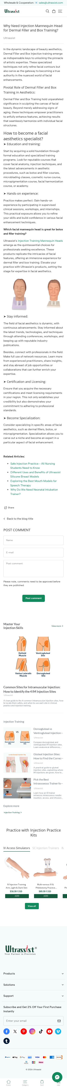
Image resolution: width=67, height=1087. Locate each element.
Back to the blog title (20, 518)
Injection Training (12, 812)
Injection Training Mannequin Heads (40, 240)
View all (32, 906)
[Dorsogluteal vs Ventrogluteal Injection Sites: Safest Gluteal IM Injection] (17, 737)
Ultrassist (8, 695)
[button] (47, 11)
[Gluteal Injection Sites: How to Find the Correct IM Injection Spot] (17, 763)
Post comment (34, 598)
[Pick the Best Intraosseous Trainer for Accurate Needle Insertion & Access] (17, 788)
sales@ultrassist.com (51, 2)
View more (56, 626)
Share (11, 507)
